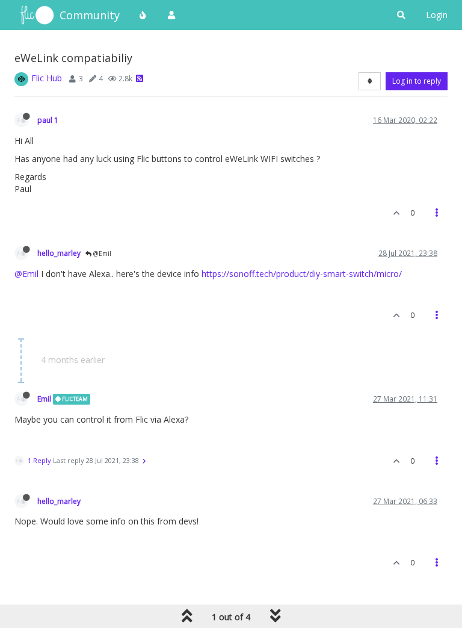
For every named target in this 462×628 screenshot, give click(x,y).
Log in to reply (416, 81)
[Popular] (143, 15)
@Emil (101, 253)
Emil (44, 398)
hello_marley (59, 253)
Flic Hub (46, 78)
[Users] (171, 15)
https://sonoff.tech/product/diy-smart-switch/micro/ (302, 273)
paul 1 (47, 120)
